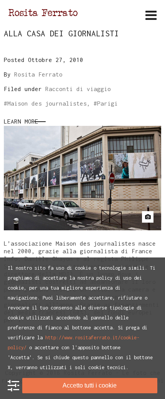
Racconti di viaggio (78, 88)
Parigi (107, 103)
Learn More (21, 121)
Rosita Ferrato (38, 74)
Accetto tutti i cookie (90, 385)
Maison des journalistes (47, 103)
